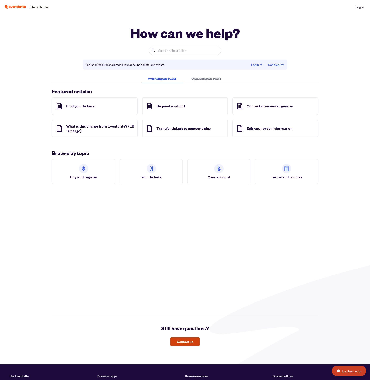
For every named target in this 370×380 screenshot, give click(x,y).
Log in (255, 64)
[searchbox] (185, 50)
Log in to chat (352, 371)
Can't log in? (276, 64)
